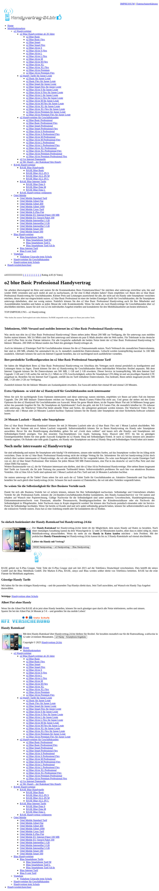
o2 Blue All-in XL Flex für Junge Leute (45, 109)
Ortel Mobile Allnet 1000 (32, 206)
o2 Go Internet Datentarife (33, 159)
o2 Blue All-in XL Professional (41, 148)
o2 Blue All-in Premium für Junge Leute (46, 112)
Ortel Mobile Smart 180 (31, 229)
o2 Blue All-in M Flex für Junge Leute (45, 103)
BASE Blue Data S (35, 184)
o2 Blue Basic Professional (39, 120)
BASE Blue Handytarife (32, 167)
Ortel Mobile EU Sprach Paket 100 (37, 217)
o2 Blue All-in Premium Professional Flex (46, 156)
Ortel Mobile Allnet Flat (31, 201)
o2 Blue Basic (33, 36)
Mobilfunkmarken (16, 28)
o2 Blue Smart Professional (39, 126)
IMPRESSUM (127, 3)
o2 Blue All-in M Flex (37, 61)
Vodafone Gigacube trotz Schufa (36, 256)
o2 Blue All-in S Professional (40, 131)
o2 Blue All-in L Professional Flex (43, 145)
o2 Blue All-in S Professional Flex (43, 134)
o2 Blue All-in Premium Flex (40, 73)
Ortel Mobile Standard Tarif (33, 198)
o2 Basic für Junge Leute (38, 78)
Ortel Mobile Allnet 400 (31, 203)
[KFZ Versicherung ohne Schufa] (25, 622)
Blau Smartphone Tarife (31, 237)
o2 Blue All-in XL (35, 64)
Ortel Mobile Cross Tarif (32, 209)
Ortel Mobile (20, 195)
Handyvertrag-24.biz (52, 642)
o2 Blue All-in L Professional (40, 142)
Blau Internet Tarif (29, 248)
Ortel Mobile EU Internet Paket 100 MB (39, 215)
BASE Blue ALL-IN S (37, 173)
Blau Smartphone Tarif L (38, 242)
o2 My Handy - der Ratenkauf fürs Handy (40, 162)
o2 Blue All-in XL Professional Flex (43, 151)
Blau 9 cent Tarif (28, 251)
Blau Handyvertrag (81, 547)
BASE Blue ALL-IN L (37, 178)
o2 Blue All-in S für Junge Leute (42, 89)
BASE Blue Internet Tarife (33, 181)
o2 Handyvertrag (62, 547)
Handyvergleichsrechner (19, 265)
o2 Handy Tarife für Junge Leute (36, 75)
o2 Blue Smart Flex (35, 45)
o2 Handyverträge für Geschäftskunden (39, 117)
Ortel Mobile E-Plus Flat (32, 212)
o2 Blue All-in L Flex (36, 56)
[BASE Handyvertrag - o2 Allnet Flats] (32, 20)
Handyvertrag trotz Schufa (27, 262)
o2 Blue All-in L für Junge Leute (42, 95)
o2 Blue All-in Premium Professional (44, 153)
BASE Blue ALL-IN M (38, 176)
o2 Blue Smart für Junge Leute (41, 84)
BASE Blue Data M (36, 187)
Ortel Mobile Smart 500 (31, 231)
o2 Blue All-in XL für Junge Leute (43, 106)
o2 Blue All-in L (34, 53)
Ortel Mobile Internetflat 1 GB (35, 220)
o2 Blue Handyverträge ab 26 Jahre (37, 34)
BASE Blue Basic (35, 170)
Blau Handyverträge (24, 234)
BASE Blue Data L (35, 190)
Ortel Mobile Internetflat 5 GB (35, 226)
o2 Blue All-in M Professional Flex (43, 139)
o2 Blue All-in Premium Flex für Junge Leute (48, 114)
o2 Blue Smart (33, 42)
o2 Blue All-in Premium (38, 70)
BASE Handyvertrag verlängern (36, 192)
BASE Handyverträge (24, 164)
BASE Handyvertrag (42, 547)
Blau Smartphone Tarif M (38, 240)
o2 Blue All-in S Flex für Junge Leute (44, 92)
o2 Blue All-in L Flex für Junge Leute (44, 98)
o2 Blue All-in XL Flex (37, 67)
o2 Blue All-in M (34, 59)
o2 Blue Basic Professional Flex (41, 123)
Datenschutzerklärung (147, 3)
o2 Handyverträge (22, 31)
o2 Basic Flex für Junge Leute (41, 81)
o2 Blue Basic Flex (35, 39)
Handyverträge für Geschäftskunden (31, 259)
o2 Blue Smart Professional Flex (42, 128)
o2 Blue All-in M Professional (40, 137)
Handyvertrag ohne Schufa (25, 596)
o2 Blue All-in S (34, 48)
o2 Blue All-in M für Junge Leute (42, 100)
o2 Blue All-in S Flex (36, 50)
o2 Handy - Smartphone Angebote (71, 637)
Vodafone (18, 254)
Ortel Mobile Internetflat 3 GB (35, 223)
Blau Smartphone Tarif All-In (40, 245)
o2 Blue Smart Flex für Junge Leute (43, 87)
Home (10, 25)
